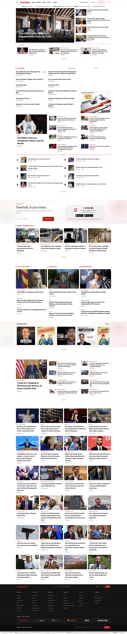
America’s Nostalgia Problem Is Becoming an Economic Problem (98, 137)
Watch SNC (97, 603)
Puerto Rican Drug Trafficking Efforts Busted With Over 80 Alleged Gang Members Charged (95, 312)
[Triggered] (46, 336)
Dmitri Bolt (60, 132)
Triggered (65, 598)
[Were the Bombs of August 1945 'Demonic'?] (23, 176)
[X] (59, 586)
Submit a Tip (81, 603)
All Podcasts (65, 608)
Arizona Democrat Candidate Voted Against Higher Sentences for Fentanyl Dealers (27, 575)
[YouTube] (68, 586)
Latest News (19, 598)
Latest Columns (20, 600)
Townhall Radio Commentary (69, 605)
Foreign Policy (35, 605)
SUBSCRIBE (101, 2)
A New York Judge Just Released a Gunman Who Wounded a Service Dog (99, 486)
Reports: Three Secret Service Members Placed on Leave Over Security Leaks (61, 314)
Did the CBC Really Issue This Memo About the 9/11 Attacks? (99, 373)
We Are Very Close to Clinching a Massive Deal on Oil (100, 147)
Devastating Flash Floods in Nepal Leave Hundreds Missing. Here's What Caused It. (99, 429)
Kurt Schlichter (79, 161)
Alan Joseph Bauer (51, 605)
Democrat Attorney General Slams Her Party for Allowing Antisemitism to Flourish (50, 456)
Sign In (97, 586)
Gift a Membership (98, 598)
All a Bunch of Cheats (22, 98)
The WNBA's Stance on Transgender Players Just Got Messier (30, 140)
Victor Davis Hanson (32, 177)
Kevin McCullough (51, 600)
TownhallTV (19, 608)
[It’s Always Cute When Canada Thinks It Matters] (71, 160)
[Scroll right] (110, 334)
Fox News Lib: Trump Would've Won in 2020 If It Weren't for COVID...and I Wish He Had (26, 429)
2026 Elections (35, 595)
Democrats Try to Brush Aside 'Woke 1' (28, 104)
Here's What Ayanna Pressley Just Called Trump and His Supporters (98, 515)
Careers (80, 600)
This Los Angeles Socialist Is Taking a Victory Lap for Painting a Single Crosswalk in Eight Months (99, 129)
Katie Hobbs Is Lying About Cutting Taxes (30, 292)
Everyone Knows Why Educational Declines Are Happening (25, 248)
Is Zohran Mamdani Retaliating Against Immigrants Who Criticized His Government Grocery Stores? (67, 147)
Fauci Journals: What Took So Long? (59, 79)
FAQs (102, 586)
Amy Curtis (60, 151)
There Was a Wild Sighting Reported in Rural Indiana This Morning (67, 137)
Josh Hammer (51, 608)
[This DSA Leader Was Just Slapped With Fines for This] (71, 168)
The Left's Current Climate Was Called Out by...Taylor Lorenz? (99, 392)
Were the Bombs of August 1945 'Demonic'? (30, 79)
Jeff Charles (83, 306)
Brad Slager (50, 603)
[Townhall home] (22, 587)
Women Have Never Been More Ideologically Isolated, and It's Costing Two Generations (62, 73)
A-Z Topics (34, 592)
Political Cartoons (88, 92)
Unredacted (65, 600)
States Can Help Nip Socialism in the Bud (61, 98)
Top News (19, 595)
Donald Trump (35, 600)
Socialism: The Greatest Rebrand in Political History (62, 92)
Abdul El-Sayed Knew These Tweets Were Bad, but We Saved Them (66, 373)
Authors (18, 610)
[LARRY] (26, 336)
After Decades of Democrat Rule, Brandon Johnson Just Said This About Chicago (30, 301)
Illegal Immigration (36, 608)
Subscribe (47, 219)
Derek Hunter (50, 598)
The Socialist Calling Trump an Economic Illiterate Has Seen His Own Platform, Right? (67, 129)
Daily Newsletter (98, 600)
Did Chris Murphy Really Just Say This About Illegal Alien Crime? (98, 575)
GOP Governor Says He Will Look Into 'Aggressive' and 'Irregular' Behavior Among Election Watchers (67, 365)
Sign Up (107, 627)
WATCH (44, 2)
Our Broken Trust (53, 85)
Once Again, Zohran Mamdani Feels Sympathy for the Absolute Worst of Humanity (75, 429)
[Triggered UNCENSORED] (106, 336)
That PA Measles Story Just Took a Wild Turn (39, 159)
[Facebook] (65, 586)
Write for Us (81, 605)
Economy (34, 603)
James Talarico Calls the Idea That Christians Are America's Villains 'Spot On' (74, 486)
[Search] (106, 2)
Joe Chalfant (67, 490)
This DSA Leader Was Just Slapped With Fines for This (35, 35)
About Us (81, 595)
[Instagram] (62, 586)
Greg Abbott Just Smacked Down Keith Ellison (87, 176)
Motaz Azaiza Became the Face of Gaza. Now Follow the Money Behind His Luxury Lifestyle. (99, 456)
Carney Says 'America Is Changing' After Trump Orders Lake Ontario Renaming (68, 392)
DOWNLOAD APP (84, 2)
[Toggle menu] (17, 2)
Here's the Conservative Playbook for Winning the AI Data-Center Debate (74, 575)
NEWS (33, 2)
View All (107, 324)
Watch (18, 603)
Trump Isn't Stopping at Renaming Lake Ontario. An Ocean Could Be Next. (29, 385)
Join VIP (107, 586)
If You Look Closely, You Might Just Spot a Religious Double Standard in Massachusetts (100, 120)
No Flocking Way (21, 85)
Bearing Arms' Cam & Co (68, 603)
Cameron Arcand (52, 296)
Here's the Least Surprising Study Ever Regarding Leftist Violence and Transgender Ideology (99, 365)
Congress (34, 598)
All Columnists (50, 610)
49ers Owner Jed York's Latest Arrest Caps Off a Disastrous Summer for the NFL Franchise (51, 429)
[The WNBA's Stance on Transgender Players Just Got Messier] (71, 185)
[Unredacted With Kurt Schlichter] (86, 336)
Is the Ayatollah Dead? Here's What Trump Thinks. (62, 293)
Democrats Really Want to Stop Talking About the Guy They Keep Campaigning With (99, 383)
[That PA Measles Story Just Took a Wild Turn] (23, 160)
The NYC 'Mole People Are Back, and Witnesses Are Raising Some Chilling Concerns (60, 304)
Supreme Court (35, 610)
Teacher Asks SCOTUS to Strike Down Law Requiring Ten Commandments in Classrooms (75, 515)
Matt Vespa (19, 146)
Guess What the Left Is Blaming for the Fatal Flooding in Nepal (28, 73)
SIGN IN (93, 2)
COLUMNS (38, 2)
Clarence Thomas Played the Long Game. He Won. (30, 92)
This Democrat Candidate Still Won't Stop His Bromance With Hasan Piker (50, 575)
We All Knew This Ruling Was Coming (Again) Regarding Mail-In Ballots (67, 119)
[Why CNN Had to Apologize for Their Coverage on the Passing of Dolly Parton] (23, 185)
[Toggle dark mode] (109, 2)
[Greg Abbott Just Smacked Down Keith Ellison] (71, 176)
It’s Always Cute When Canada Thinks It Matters (61, 105)
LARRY (64, 595)
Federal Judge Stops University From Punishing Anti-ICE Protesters (93, 303)
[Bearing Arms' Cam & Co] (66, 336)
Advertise (81, 598)
